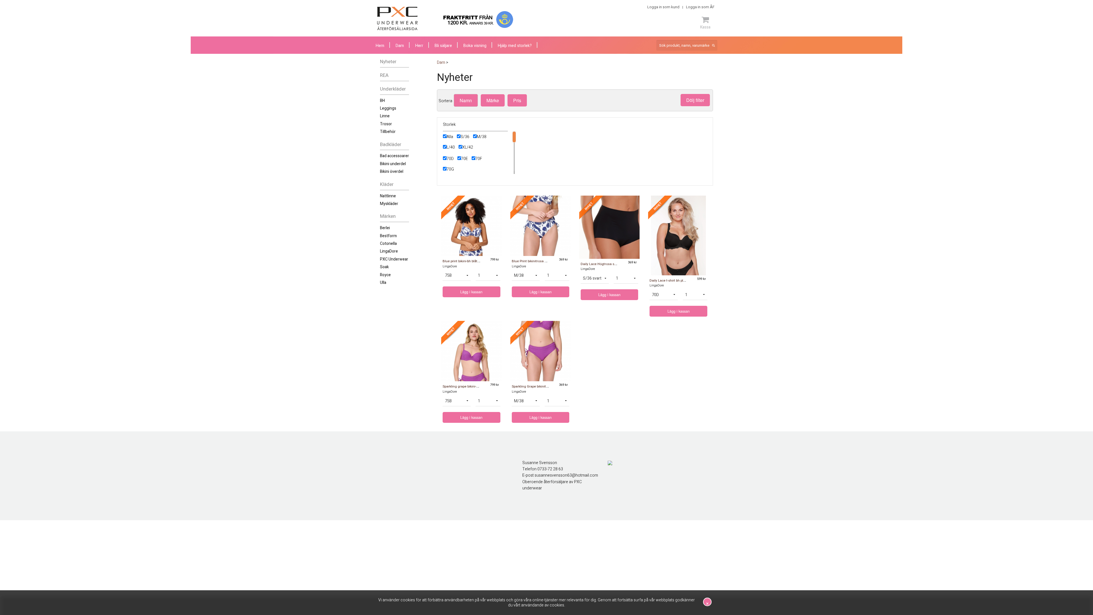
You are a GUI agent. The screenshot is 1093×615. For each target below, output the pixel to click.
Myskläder (389, 204)
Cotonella (388, 244)
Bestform (388, 236)
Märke (492, 100)
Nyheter (388, 61)
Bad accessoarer (394, 156)
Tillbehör (388, 132)
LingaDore (389, 251)
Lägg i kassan (471, 291)
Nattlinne (388, 196)
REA (384, 75)
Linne (385, 116)
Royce (385, 275)
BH (382, 101)
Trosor (386, 124)
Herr (419, 46)
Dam (400, 46)
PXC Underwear (394, 259)
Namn (466, 100)
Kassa (705, 27)
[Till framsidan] (397, 18)
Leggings (388, 108)
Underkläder (393, 89)
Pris (517, 100)
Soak (384, 267)
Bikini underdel (393, 164)
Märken (388, 216)
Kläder (387, 184)
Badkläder (390, 144)
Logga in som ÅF (700, 7)
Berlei (385, 228)
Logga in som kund (663, 7)
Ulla (383, 283)
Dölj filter (695, 100)
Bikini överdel (391, 172)
